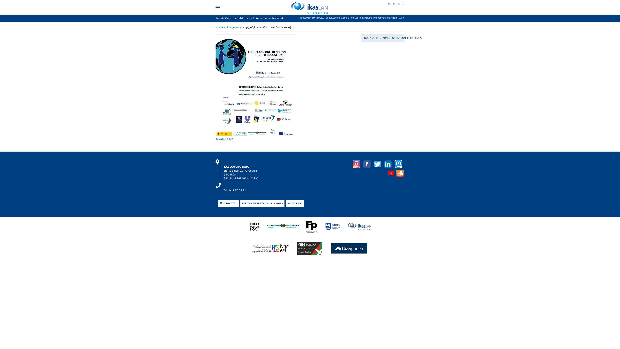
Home (219, 27)
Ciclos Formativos (361, 18)
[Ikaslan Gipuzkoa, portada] (310, 8)
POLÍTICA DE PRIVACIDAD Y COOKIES (262, 203)
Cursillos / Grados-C (337, 18)
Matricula (319, 18)
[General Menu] (219, 8)
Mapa (401, 18)
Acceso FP (306, 18)
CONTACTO (229, 203)
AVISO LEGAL (294, 203)
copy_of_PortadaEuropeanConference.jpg (384, 37)
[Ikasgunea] (349, 248)
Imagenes (233, 27)
